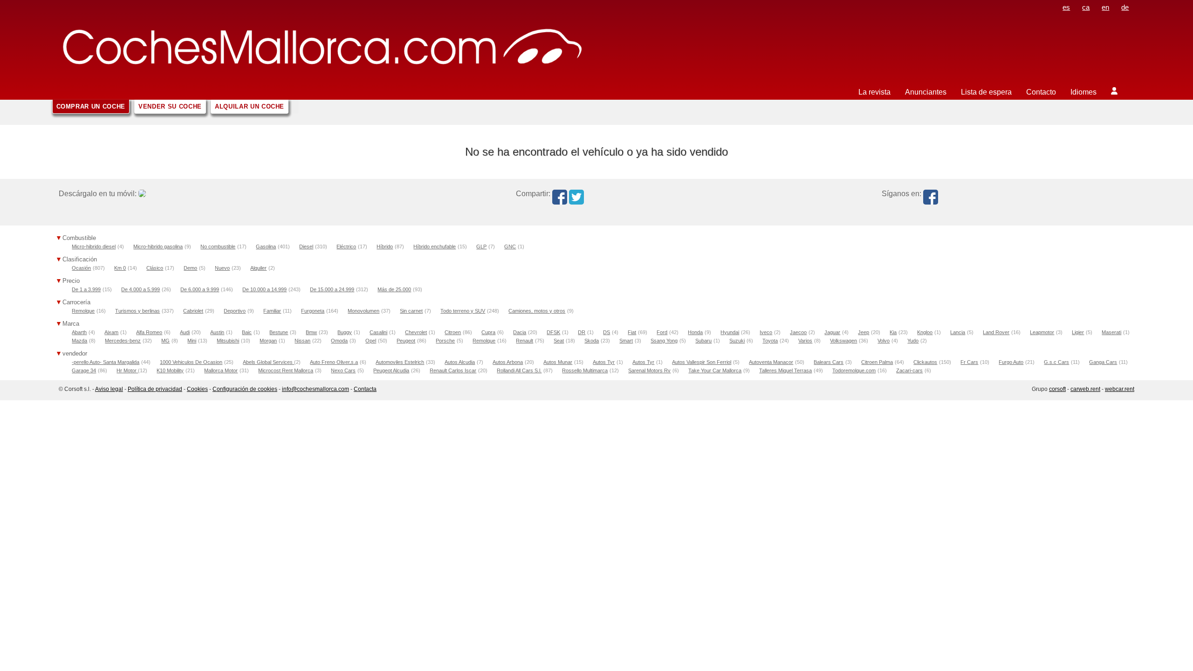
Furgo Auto (1011, 362)
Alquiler (258, 268)
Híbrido (385, 246)
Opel (370, 340)
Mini (191, 340)
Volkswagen (843, 340)
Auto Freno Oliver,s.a (334, 362)
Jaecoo (798, 332)
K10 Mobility (170, 370)
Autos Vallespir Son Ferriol (701, 362)
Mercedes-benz (123, 340)
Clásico (154, 268)
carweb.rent (1085, 389)
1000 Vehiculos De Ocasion (191, 362)
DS (606, 332)
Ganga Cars (1103, 362)
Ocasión (81, 268)
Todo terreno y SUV (462, 311)
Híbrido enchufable (434, 246)
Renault (524, 340)
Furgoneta (312, 311)
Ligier (1078, 332)
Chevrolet (416, 332)
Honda (695, 332)
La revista (874, 92)
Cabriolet (193, 311)
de (1125, 7)
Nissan (302, 340)
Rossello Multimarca (585, 370)
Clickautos (925, 362)
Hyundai (729, 332)
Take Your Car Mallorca (714, 370)
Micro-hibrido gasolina (158, 246)
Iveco (766, 332)
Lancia (957, 332)
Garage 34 (84, 370)
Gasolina (266, 246)
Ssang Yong (664, 340)
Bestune (278, 332)
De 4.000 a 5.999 (140, 289)
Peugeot (406, 340)
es (1066, 7)
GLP (481, 246)
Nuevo (222, 268)
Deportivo (235, 311)
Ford (662, 332)
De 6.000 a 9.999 (199, 289)
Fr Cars (969, 362)
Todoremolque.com (854, 370)
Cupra (488, 332)
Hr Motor (127, 370)
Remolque (83, 311)
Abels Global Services (268, 362)
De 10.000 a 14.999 (264, 289)
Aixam (111, 332)
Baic (247, 332)
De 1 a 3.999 (86, 289)
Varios (805, 340)
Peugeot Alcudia (391, 370)
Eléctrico (346, 246)
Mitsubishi (228, 340)
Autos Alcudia (460, 362)
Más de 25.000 (394, 289)
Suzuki (737, 340)
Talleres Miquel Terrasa (785, 370)
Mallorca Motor (221, 370)
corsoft (1057, 389)
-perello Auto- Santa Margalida (105, 362)
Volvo (884, 340)
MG (165, 340)
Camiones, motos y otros (536, 311)
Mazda (79, 340)
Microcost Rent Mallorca (285, 370)
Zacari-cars (909, 370)
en (1105, 7)
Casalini (378, 332)
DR (581, 332)
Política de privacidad (155, 389)
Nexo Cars (343, 370)
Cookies (197, 389)
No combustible (217, 246)
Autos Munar (557, 362)
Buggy (344, 332)
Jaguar (832, 332)
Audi (185, 332)
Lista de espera (986, 92)
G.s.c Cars (1056, 362)
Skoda (591, 340)
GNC (510, 246)
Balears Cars (828, 362)
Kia (893, 332)
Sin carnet (411, 311)
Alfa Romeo (149, 332)
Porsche (445, 340)
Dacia (519, 332)
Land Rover (996, 332)
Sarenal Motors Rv (649, 370)
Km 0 (120, 268)
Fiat (632, 332)
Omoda (339, 340)
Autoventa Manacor (771, 362)
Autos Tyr (604, 362)
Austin (217, 332)
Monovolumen (363, 311)
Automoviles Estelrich (400, 362)
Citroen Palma (877, 362)
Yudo (913, 340)
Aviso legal (109, 389)
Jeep (863, 332)
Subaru (703, 340)
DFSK (553, 332)
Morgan (268, 340)
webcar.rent (1119, 389)
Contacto (1041, 92)
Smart (626, 340)
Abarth (79, 332)
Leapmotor (1042, 332)
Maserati (1111, 332)
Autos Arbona (508, 362)
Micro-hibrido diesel (94, 246)
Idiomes (1083, 92)
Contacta (365, 389)
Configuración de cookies (245, 389)
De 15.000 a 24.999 (332, 289)
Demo (190, 268)
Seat (559, 340)
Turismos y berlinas (137, 311)
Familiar (272, 311)
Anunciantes (925, 92)
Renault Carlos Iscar (453, 370)
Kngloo (924, 332)
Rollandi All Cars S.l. (519, 370)
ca (1086, 7)
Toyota (770, 340)
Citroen (453, 332)
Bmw (311, 332)
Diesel (306, 246)
